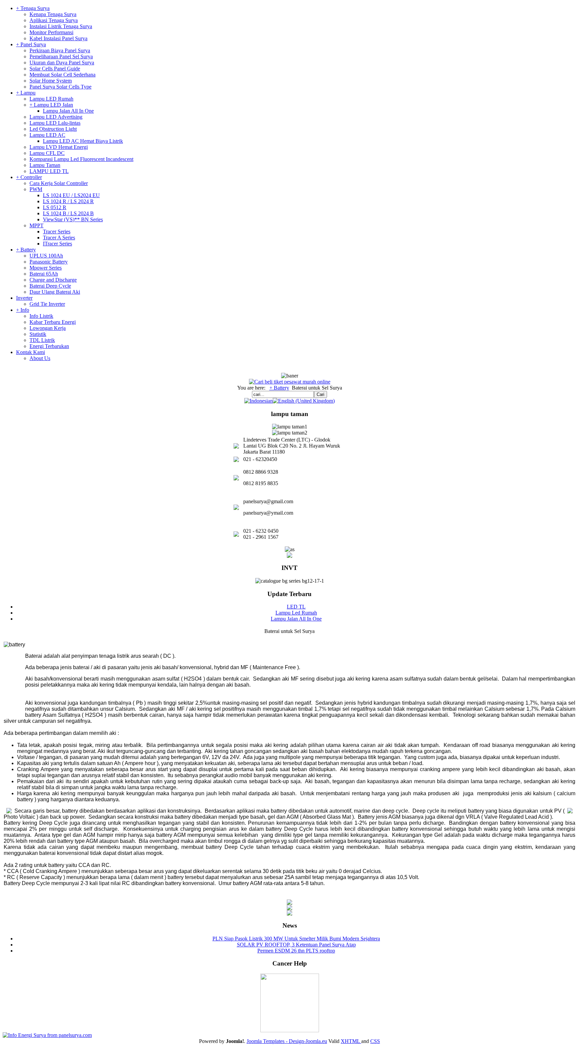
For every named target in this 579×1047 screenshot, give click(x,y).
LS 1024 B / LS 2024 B (68, 213)
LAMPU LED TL (49, 171)
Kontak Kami (30, 352)
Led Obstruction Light (53, 129)
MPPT (36, 225)
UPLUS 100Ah (46, 255)
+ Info (22, 310)
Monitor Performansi (51, 32)
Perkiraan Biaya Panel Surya (59, 50)
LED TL (296, 606)
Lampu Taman (44, 165)
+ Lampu (26, 93)
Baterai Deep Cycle (50, 286)
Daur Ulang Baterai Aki (54, 292)
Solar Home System (50, 80)
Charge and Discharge (53, 280)
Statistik (37, 334)
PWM (35, 189)
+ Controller (29, 177)
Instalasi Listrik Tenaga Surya (60, 26)
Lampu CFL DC (47, 153)
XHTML (351, 1041)
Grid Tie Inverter (47, 304)
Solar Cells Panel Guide (54, 68)
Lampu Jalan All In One (68, 111)
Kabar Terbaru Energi (52, 322)
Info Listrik (41, 316)
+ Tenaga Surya (33, 8)
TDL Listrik (42, 340)
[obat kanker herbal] (289, 1030)
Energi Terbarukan (49, 346)
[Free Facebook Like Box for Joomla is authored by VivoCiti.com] (289, 914)
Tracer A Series (59, 237)
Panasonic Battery (48, 262)
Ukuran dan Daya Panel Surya (61, 62)
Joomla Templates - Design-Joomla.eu (287, 1041)
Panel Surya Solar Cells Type (60, 87)
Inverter (24, 298)
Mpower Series (45, 268)
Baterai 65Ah (43, 274)
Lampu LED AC (47, 135)
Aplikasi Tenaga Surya (53, 20)
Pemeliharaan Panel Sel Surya (61, 56)
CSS (375, 1041)
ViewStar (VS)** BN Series (73, 219)
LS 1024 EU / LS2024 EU (71, 195)
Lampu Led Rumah (296, 613)
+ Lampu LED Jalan (51, 105)
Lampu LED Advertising (55, 117)
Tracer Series (56, 231)
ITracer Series (57, 243)
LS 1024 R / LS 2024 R (68, 201)
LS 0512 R (54, 207)
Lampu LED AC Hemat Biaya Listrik (83, 141)
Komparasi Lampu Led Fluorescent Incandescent (81, 159)
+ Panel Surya (31, 44)
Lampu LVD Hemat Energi (58, 147)
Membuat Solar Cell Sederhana (62, 74)
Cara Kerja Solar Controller (58, 183)
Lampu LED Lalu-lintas (54, 123)
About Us (39, 358)
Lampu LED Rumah (51, 99)
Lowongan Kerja (47, 328)
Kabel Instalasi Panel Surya (58, 38)
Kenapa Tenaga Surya (52, 14)
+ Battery (26, 249)
